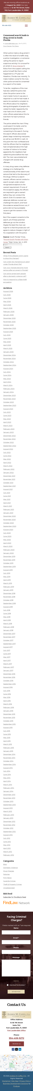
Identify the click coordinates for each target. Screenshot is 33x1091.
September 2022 (9, 446)
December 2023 (9, 395)
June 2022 (7, 456)
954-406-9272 (6, 25)
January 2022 (8, 473)
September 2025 (9, 328)
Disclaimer (16, 980)
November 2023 (9, 399)
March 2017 (7, 664)
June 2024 (7, 375)
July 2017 (6, 650)
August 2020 (8, 530)
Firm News (15, 46)
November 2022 (9, 439)
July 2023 (7, 412)
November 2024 (9, 359)
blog (5, 864)
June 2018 (7, 613)
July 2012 (6, 838)
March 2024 (7, 385)
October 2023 (8, 402)
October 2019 (8, 563)
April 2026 (7, 305)
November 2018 (9, 597)
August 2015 (8, 728)
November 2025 (9, 322)
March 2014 (7, 785)
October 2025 (8, 325)
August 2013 (8, 808)
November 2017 (9, 637)
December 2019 (9, 556)
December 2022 (9, 436)
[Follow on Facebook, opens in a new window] (13, 1049)
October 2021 (8, 483)
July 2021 (6, 493)
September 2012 (9, 832)
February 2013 (8, 815)
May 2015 (6, 738)
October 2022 (8, 442)
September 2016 (9, 684)
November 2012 (9, 825)
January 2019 (8, 590)
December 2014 (9, 754)
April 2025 (7, 345)
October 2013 (8, 801)
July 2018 (6, 610)
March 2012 (7, 852)
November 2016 (9, 677)
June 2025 (7, 338)
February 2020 (8, 550)
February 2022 (8, 469)
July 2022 (7, 452)
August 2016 (8, 687)
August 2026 (8, 291)
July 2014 (6, 771)
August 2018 (8, 607)
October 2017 (8, 640)
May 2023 (7, 419)
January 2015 (8, 751)
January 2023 (8, 432)
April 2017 (7, 660)
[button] (26, 25)
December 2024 (9, 355)
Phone (16, 948)
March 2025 (7, 348)
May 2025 (7, 342)
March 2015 (7, 744)
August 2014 (8, 768)
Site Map (15, 1081)
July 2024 (7, 372)
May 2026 (7, 301)
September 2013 (9, 805)
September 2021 (9, 486)
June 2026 (7, 298)
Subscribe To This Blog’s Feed (14, 897)
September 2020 (9, 526)
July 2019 (6, 573)
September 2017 (9, 644)
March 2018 (7, 624)
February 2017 (8, 667)
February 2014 (8, 788)
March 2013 (7, 811)
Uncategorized (9, 888)
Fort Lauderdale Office (16, 1030)
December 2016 (9, 674)
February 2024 (8, 389)
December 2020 (9, 516)
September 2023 (9, 405)
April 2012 (7, 848)
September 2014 (9, 764)
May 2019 (6, 577)
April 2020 (7, 543)
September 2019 (9, 567)
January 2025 (8, 352)
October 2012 (8, 828)
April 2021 (7, 503)
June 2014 (7, 775)
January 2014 (8, 791)
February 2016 (8, 707)
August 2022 (8, 449)
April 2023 (7, 422)
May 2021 (6, 499)
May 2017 (6, 657)
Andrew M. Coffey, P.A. (17, 1076)
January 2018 (8, 630)
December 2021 (9, 476)
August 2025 (8, 332)
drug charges (18, 66)
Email (16, 938)
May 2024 (7, 379)
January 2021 (8, 513)
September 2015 (9, 724)
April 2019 (7, 580)
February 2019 (8, 587)
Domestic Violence (10, 868)
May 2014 (6, 778)
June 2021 (7, 496)
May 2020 (7, 540)
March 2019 (7, 583)
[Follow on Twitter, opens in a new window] (16, 1049)
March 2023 (7, 426)
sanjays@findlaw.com (11, 43)
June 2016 (7, 694)
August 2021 (8, 489)
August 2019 (8, 570)
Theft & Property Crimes (12, 884)
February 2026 (8, 312)
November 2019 (9, 560)
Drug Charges (7, 46)
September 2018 (9, 603)
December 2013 (9, 795)
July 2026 (7, 295)
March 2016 (7, 704)
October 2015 (8, 721)
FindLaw (16, 1086)
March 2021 (7, 506)
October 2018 (8, 600)
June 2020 (7, 536)
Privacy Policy (25, 1081)
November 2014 (9, 758)
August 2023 (8, 409)
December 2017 (9, 634)
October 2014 (8, 761)
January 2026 (8, 315)
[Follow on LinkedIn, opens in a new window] (20, 1049)
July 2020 (7, 533)
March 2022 (7, 466)
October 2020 (8, 523)
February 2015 (8, 748)
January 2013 (8, 818)
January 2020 (8, 553)
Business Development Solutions (15, 1084)
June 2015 (7, 734)
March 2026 (7, 308)
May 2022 (7, 459)
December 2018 (9, 593)
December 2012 (9, 821)
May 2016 (6, 697)
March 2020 (7, 546)
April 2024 (7, 382)
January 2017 (8, 670)
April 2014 (7, 781)
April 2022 (7, 463)
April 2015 (7, 741)
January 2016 (8, 711)
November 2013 (9, 798)
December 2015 (9, 714)
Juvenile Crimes (9, 881)
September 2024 (9, 365)
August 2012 (8, 835)
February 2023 (8, 429)
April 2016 (7, 701)
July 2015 (6, 731)
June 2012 (7, 842)
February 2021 (8, 510)
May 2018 (6, 617)
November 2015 (9, 718)
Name (16, 928)
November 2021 (9, 479)
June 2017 (7, 654)
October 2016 (8, 681)
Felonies (6, 874)
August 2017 (8, 647)
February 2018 (8, 627)
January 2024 (8, 392)
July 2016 (6, 691)
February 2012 (8, 855)
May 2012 (6, 845)
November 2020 (9, 520)
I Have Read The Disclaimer (17, 985)
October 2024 (8, 362)
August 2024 (8, 369)
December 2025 (9, 318)
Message (16, 957)
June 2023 (7, 416)
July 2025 (6, 335)
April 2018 (7, 620)
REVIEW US (17, 1044)
